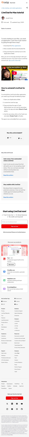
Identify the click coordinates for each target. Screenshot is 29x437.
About (17, 353)
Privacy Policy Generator (20, 347)
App (2, 324)
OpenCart (21, 386)
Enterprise (17, 315)
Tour (2, 315)
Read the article (8, 175)
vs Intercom (17, 330)
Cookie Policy (7, 431)
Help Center (12, 2)
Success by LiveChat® (19, 336)
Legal (16, 371)
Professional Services (6, 357)
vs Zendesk (17, 321)
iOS (4, 304)
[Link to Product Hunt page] (12, 409)
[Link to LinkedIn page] (12, 404)
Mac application (16, 45)
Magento (3, 386)
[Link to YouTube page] (22, 404)
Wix (22, 383)
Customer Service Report (20, 340)
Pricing (2, 311)
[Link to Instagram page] (7, 409)
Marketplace (4, 327)
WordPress (17, 383)
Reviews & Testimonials (6, 340)
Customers (3, 338)
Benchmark (17, 342)
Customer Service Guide (20, 338)
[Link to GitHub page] (22, 409)
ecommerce (13, 416)
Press (16, 364)
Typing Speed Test (18, 345)
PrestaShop (3, 388)
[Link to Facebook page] (17, 404)
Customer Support (18, 311)
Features (3, 317)
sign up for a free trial (14, 60)
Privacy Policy (10, 434)
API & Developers (5, 360)
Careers (16, 360)
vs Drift (16, 323)
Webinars (3, 355)
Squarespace (9, 383)
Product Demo (4, 322)
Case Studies (4, 342)
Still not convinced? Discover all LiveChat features (14, 232)
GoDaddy (15, 386)
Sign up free (14, 226)
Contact (16, 355)
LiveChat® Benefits (5, 313)
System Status (4, 362)
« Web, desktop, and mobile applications (11, 8)
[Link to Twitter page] (7, 404)
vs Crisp (16, 325)
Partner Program (18, 367)
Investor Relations (18, 362)
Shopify (3, 383)
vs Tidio (16, 328)
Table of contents (6, 28)
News (2, 329)
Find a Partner (18, 369)
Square (10, 388)
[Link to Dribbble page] (17, 409)
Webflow (9, 386)
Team (16, 357)
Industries (3, 336)
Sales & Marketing (18, 313)
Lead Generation (4, 320)
